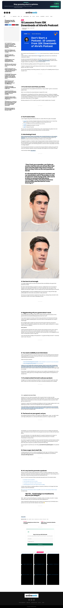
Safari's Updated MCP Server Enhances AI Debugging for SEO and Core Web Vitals (10, 82)
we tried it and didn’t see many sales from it (34, 408)
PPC (21, 16)
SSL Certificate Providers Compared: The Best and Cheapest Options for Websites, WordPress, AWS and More (10, 45)
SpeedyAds (28, 602)
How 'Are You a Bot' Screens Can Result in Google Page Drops (10, 65)
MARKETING (15, 16)
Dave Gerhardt (38, 366)
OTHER (51, 16)
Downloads (37, 519)
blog (33, 519)
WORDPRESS (42, 16)
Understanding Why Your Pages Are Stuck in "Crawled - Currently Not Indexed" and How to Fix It (11, 70)
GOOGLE (6, 58)
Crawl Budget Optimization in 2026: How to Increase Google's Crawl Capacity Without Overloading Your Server (10, 76)
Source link (23, 516)
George (24, 123)
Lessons (41, 519)
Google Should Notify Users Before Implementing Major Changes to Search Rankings (10, 93)
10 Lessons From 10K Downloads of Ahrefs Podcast (10, 21)
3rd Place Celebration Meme (44, 60)
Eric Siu (33, 366)
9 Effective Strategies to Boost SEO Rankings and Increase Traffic (10, 109)
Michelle (24, 121)
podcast (44, 519)
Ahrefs (30, 519)
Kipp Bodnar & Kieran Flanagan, (48, 366)
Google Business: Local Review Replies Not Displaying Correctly (9, 60)
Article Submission (22, 602)
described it (33, 150)
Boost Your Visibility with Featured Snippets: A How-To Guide (10, 51)
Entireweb (24, 28)
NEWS (19, 16)
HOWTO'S (6, 73)
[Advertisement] (12, 34)
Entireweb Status (34, 602)
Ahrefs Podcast (37, 53)
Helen (24, 127)
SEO (30, 16)
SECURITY (37, 16)
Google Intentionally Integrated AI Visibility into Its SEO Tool (10, 87)
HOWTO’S (47, 16)
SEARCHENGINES (26, 16)
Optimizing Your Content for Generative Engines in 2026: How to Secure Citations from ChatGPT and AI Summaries (11, 103)
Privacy (39, 602)
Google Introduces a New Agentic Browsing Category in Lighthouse (10, 97)
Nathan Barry (29, 366)
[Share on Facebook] (6, 24)
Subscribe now (40, 544)
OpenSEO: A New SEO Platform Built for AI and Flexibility (10, 55)
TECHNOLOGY (10, 42)
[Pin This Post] (13, 24)
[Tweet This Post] (10, 24)
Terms (43, 602)
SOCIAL (33, 16)
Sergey (24, 125)
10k (27, 519)
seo (47, 519)
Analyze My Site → (54, 6)
